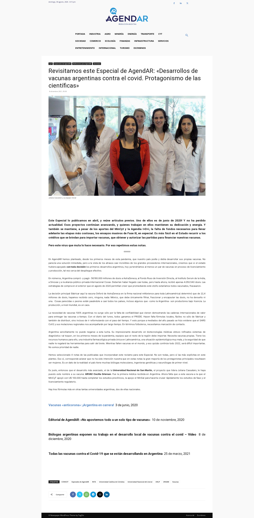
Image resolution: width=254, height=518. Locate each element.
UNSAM (166, 482)
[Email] (100, 494)
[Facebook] (174, 3)
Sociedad (97, 64)
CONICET (64, 482)
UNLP (158, 482)
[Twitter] (187, 3)
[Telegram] (93, 494)
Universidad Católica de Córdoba (111, 482)
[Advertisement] (127, 207)
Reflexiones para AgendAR (82, 64)
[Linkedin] (180, 3)
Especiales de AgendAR (62, 64)
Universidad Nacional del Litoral (140, 482)
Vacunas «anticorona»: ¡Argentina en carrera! (82, 405)
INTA (94, 482)
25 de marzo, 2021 (119, 454)
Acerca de (190, 515)
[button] (186, 35)
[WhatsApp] (86, 494)
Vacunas (175, 482)
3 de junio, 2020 (126, 405)
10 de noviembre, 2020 (116, 420)
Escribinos (201, 515)
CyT (50, 64)
